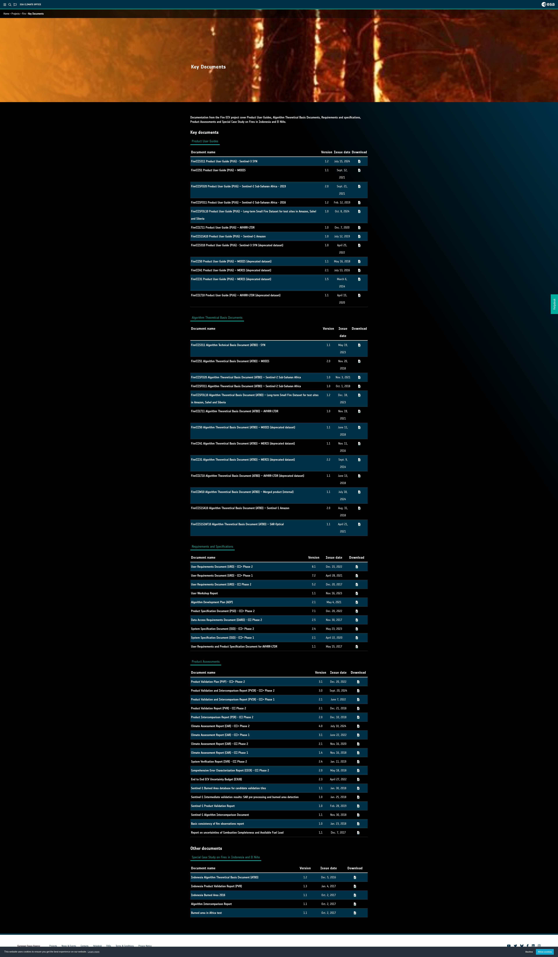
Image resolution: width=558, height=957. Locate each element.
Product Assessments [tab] (206, 662)
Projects (15, 13)
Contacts (84, 945)
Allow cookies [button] (545, 952)
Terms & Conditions (125, 945)
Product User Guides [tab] (205, 141)
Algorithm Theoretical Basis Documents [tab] (217, 318)
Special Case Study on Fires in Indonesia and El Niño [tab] (226, 857)
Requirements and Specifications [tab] (212, 546)
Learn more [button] (94, 951)
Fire (24, 13)
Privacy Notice (145, 945)
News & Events (69, 945)
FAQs (108, 945)
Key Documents (36, 13)
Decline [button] (529, 952)
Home (6, 13)
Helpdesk (97, 945)
